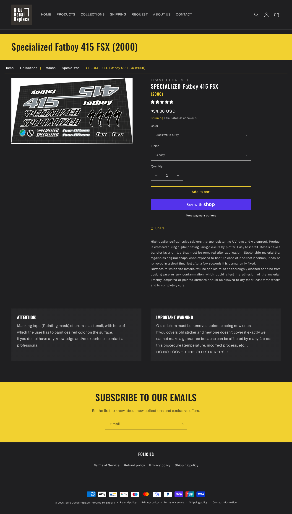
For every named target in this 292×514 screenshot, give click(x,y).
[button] (256, 15)
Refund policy (134, 465)
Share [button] (160, 228)
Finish (155, 146)
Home (9, 68)
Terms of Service (107, 465)
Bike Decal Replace (77, 502)
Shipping (157, 118)
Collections (28, 68)
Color (154, 126)
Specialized (71, 68)
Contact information (225, 502)
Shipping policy (186, 465)
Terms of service (174, 502)
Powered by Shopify (103, 502)
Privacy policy (159, 465)
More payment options (201, 215)
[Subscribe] (182, 424)
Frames (50, 68)
